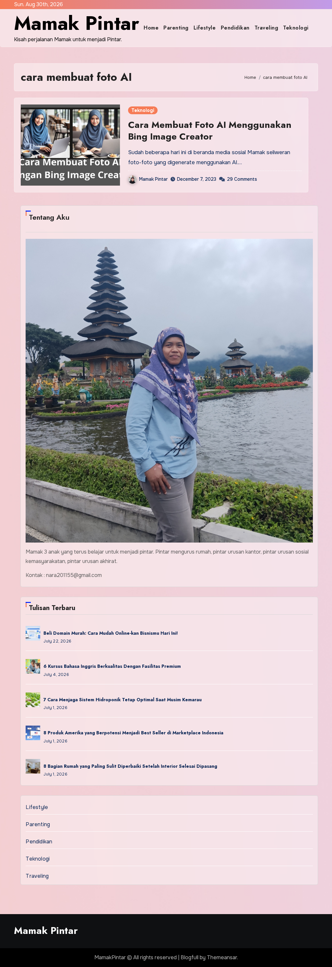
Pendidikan (235, 27)
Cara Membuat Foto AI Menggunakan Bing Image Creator (209, 130)
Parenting (176, 27)
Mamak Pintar (76, 23)
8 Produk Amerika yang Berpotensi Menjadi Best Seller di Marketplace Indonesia (133, 732)
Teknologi (296, 27)
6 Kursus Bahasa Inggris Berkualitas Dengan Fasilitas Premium (112, 666)
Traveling (267, 27)
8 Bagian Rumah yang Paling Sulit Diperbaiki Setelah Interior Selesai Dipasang (130, 766)
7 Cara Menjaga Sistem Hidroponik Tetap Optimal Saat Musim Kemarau (122, 699)
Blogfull (189, 957)
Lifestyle (205, 27)
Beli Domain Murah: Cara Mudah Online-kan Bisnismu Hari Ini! (110, 633)
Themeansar (222, 957)
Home (151, 27)
